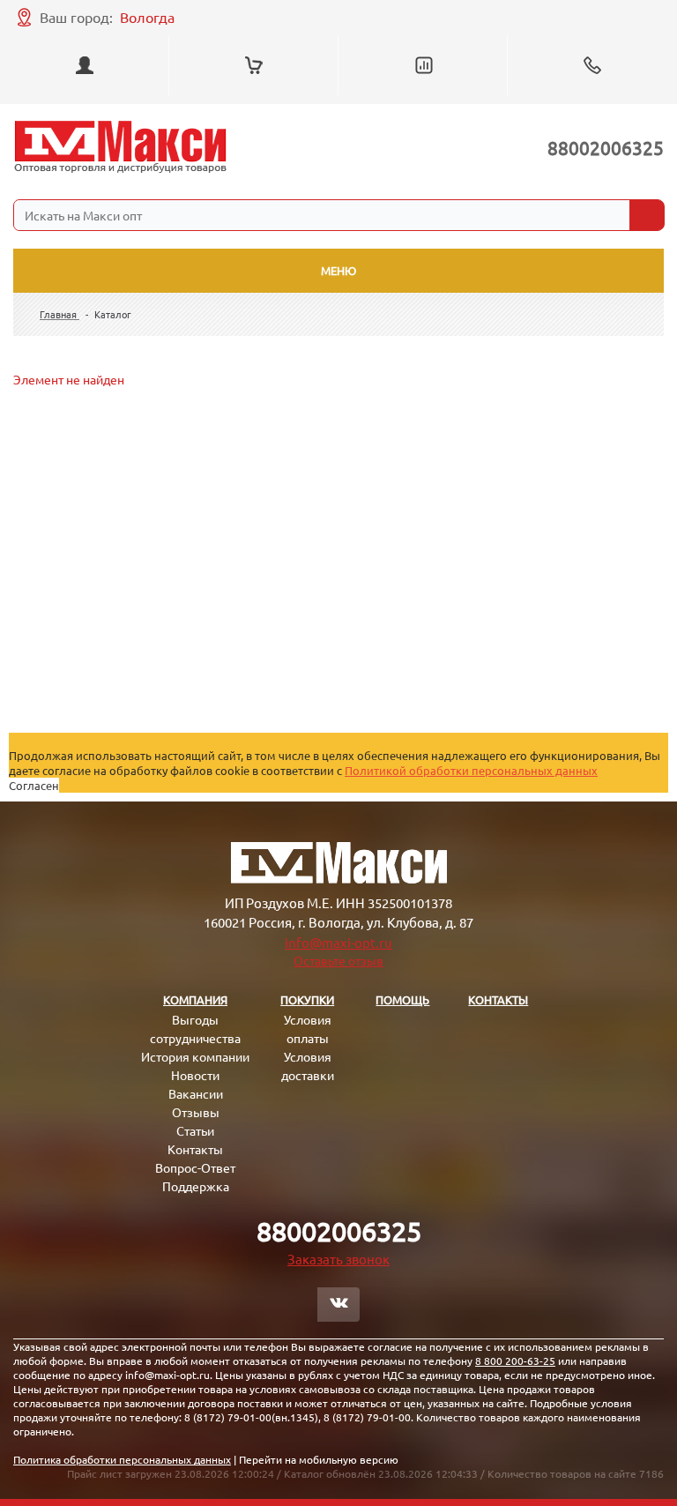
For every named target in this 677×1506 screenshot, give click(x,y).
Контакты (195, 1149)
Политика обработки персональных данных (122, 1459)
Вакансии (195, 1093)
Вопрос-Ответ (195, 1167)
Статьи (195, 1130)
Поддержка (195, 1186)
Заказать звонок (338, 1258)
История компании (195, 1056)
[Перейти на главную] (120, 147)
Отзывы (195, 1112)
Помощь (402, 999)
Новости (195, 1075)
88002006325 (605, 147)
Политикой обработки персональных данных (471, 770)
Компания (195, 999)
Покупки (307, 999)
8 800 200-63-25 (515, 1360)
